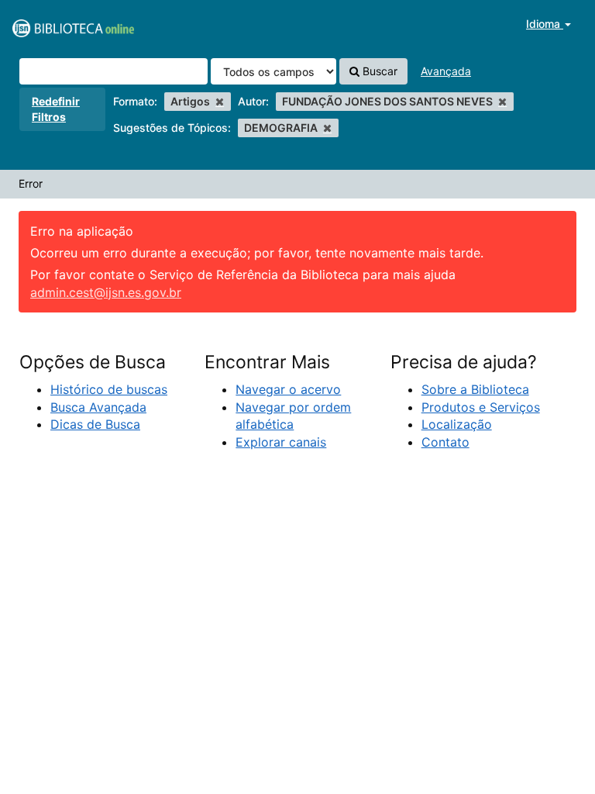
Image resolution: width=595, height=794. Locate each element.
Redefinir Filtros (56, 109)
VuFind (50, 24)
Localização (456, 424)
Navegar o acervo (288, 389)
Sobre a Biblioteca (475, 389)
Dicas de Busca (95, 424)
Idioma (544, 23)
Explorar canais (281, 442)
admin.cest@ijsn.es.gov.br (105, 292)
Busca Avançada (98, 407)
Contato (445, 442)
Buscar (378, 71)
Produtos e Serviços (480, 407)
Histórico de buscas (108, 389)
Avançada (446, 71)
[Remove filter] (219, 101)
